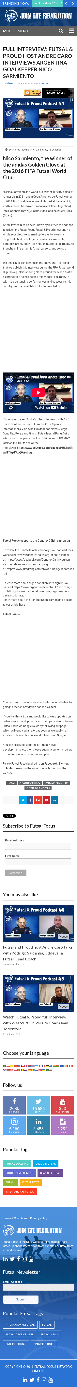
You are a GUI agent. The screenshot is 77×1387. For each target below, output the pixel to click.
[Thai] (36, 1069)
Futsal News (30, 1182)
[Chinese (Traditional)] (19, 1065)
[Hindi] (54, 1065)
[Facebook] (18, 1260)
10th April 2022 (25, 83)
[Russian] (26, 1069)
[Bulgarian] (8, 1065)
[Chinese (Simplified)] (15, 1065)
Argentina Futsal (30, 782)
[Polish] (15, 1069)
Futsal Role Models (38, 788)
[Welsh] (51, 1069)
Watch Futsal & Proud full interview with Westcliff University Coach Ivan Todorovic (35, 1023)
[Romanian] (22, 1069)
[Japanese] (72, 1065)
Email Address (14, 840)
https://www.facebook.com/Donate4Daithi (33, 559)
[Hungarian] (58, 1065)
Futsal (10, 1182)
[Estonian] (36, 1065)
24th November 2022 (14, 964)
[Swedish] (33, 1069)
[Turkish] (40, 1069)
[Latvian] (8, 1069)
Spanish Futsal (50, 1173)
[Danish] (26, 1065)
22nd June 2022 (11, 1034)
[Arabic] (5, 1065)
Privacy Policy (38, 1218)
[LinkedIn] (5, 1260)
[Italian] (68, 1065)
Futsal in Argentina (56, 782)
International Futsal (20, 1191)
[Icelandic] (61, 1065)
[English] (33, 1065)
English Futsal (46, 1163)
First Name (12, 855)
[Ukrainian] (44, 1069)
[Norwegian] (12, 1069)
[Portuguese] (19, 1069)
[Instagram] (24, 1260)
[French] (44, 1065)
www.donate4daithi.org (34, 554)
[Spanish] (29, 1069)
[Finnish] (40, 1065)
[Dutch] (29, 1065)
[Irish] (65, 1065)
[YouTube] (31, 1260)
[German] (47, 1065)
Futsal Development (19, 1173)
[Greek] (51, 1065)
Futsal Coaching (17, 1163)
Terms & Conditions (15, 1218)
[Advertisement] (38, 332)
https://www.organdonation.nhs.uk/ (36, 587)
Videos (9, 83)
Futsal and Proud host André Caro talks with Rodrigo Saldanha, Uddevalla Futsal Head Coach (37, 953)
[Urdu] (47, 1069)
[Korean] (5, 1069)
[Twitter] (12, 1260)
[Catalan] (12, 1065)
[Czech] (22, 1065)
